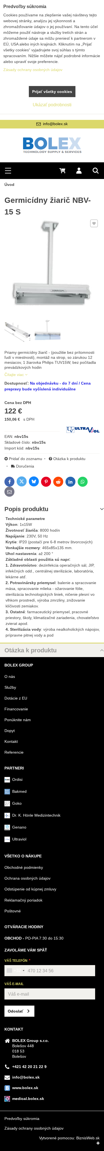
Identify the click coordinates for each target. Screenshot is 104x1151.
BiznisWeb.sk (88, 1138)
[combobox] (15, 970)
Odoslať (15, 1011)
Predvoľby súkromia (21, 1118)
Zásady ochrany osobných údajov (34, 1128)
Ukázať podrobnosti (52, 104)
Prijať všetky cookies (52, 91)
